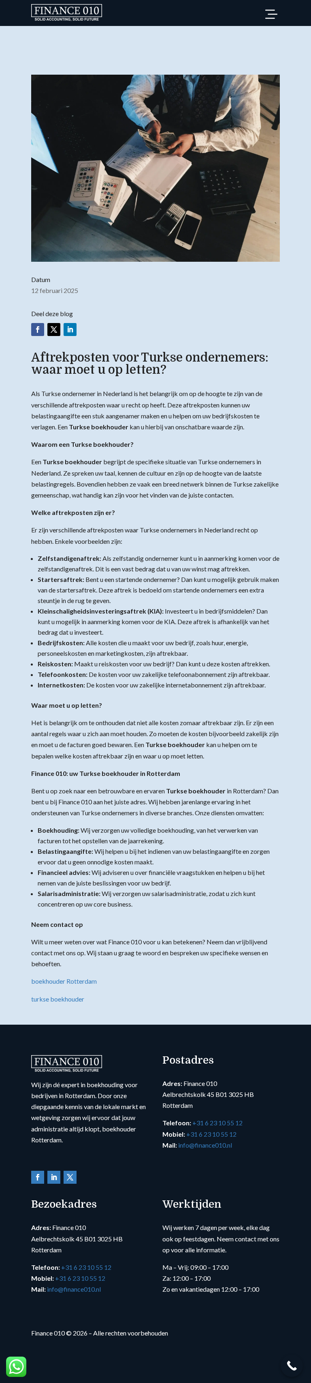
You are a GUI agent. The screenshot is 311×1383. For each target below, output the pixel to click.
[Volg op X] (53, 329)
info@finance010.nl (205, 1145)
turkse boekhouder (57, 999)
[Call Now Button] (292, 1366)
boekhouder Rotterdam (64, 981)
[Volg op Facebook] (37, 329)
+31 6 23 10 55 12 (217, 1123)
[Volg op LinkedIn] (70, 329)
